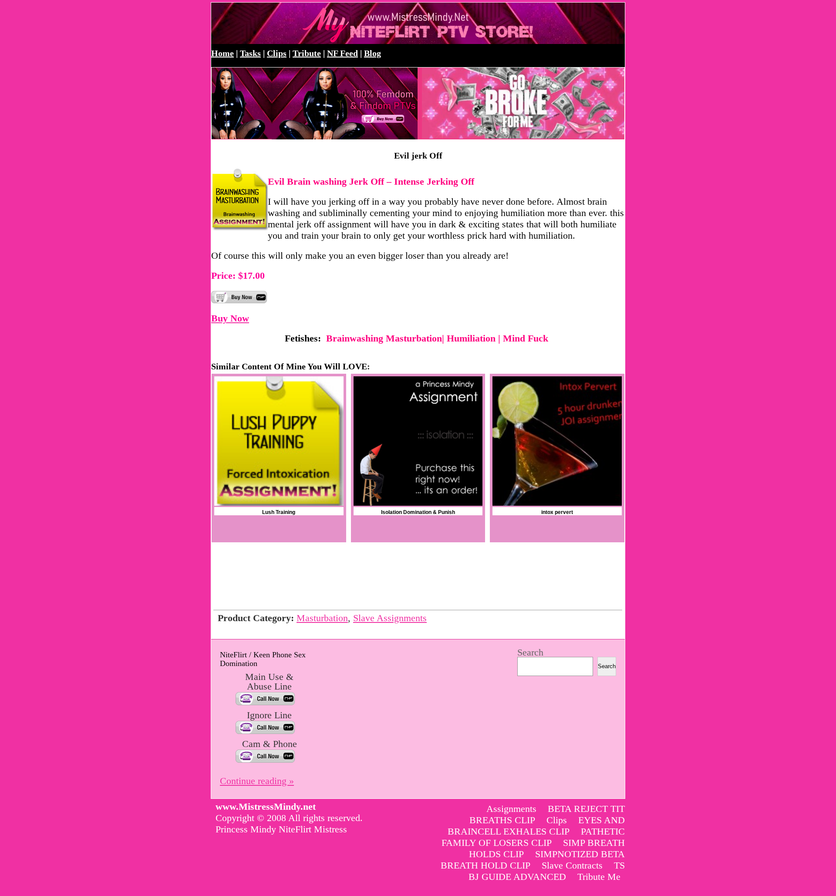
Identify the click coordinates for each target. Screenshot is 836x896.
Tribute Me (598, 876)
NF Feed (342, 53)
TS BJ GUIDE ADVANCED (547, 871)
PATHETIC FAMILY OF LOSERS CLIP (533, 837)
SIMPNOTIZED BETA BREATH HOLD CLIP (533, 860)
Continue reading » (257, 780)
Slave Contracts (572, 865)
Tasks (250, 53)
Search (530, 652)
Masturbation (322, 617)
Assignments (511, 808)
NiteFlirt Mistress (313, 829)
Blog (372, 53)
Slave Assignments (390, 617)
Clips (277, 53)
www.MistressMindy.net (306, 23)
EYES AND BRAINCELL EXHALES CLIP (536, 826)
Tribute (307, 53)
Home (222, 53)
